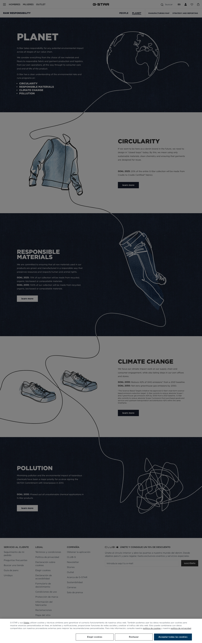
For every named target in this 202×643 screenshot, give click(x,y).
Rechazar (134, 637)
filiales (26, 622)
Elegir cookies (94, 637)
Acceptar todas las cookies (172, 637)
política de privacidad (181, 628)
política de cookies (152, 628)
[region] (101, 631)
